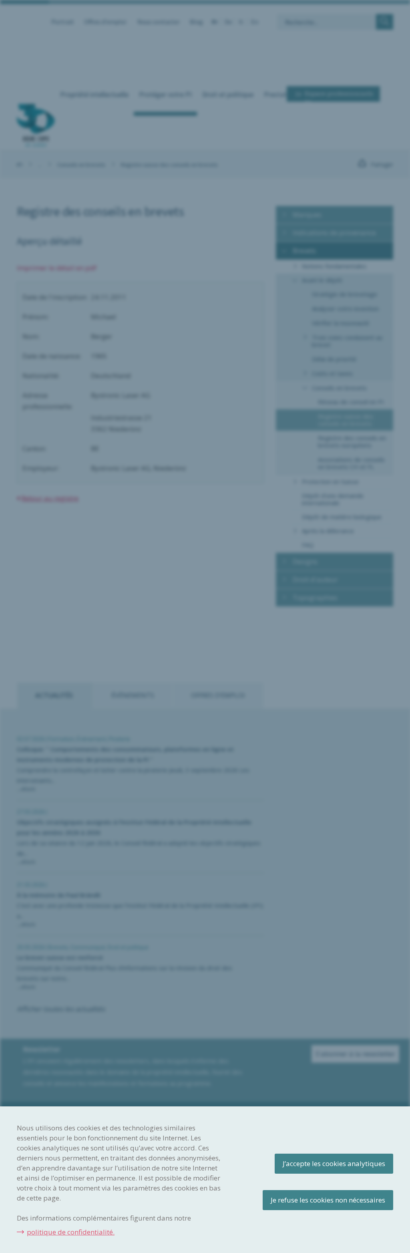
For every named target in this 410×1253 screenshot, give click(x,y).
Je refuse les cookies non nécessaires (328, 1200)
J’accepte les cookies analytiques (334, 1163)
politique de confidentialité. (71, 1232)
